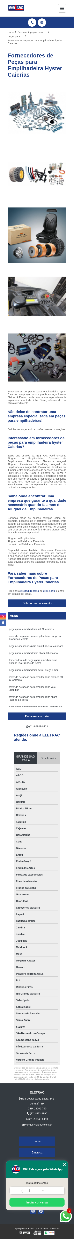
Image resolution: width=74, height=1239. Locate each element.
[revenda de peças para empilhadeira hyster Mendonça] (37, 112)
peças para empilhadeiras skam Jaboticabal (34, 653)
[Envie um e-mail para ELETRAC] (42, 22)
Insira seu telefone (37, 1183)
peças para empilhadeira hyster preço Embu (34, 670)
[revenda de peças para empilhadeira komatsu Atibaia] (37, 174)
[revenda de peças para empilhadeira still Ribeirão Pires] (37, 235)
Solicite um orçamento (37, 603)
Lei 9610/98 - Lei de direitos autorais (31, 1079)
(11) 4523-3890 (38, 1113)
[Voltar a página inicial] (16, 8)
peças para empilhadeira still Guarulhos (31, 629)
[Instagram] (33, 1211)
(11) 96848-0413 (30, 591)
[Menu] (62, 8)
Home (37, 1141)
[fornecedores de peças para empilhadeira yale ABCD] (37, 296)
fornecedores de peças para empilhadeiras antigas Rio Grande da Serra (33, 662)
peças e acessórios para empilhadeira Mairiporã (36, 646)
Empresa (37, 1152)
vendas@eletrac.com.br (38, 1124)
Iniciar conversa (37, 1202)
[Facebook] (41, 1211)
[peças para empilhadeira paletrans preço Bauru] (37, 357)
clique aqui (49, 591)
